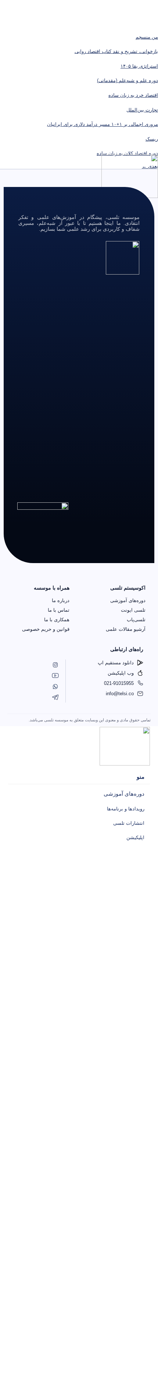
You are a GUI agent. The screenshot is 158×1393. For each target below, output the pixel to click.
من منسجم (147, 37)
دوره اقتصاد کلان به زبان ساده (127, 153)
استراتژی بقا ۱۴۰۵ (139, 66)
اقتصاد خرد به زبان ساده (133, 95)
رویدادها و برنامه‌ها (125, 809)
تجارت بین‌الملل (142, 110)
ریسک (152, 139)
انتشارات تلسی (128, 823)
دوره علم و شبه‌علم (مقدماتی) (127, 80)
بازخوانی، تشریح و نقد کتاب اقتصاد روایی (116, 51)
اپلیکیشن (135, 837)
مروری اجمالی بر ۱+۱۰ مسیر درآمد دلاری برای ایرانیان (102, 124)
